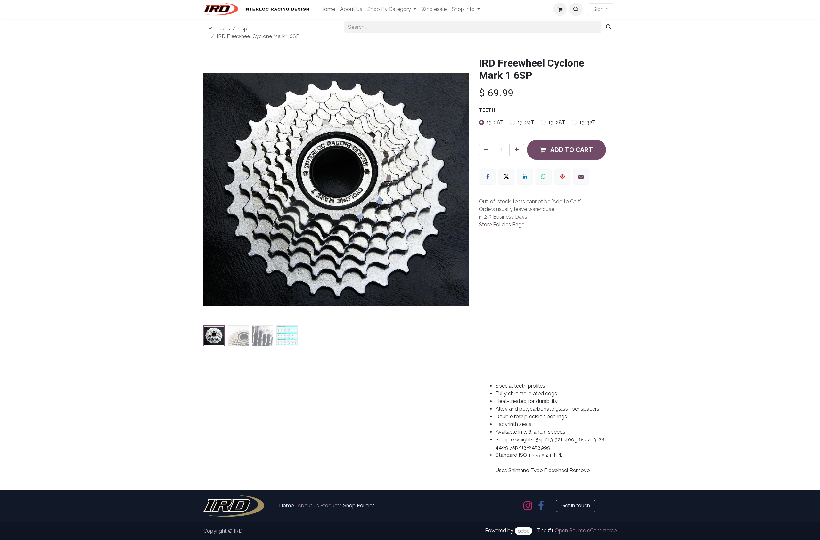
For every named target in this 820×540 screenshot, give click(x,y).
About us (308, 506)
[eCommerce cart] (560, 9)
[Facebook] (487, 176)
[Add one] (516, 150)
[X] (506, 176)
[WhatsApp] (543, 176)
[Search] (609, 27)
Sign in (601, 9)
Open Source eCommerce (586, 531)
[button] (576, 9)
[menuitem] (328, 9)
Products (219, 29)
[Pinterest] (562, 176)
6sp (242, 29)
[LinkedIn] (525, 176)
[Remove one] (486, 150)
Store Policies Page (501, 225)
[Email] (581, 176)
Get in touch (575, 506)
